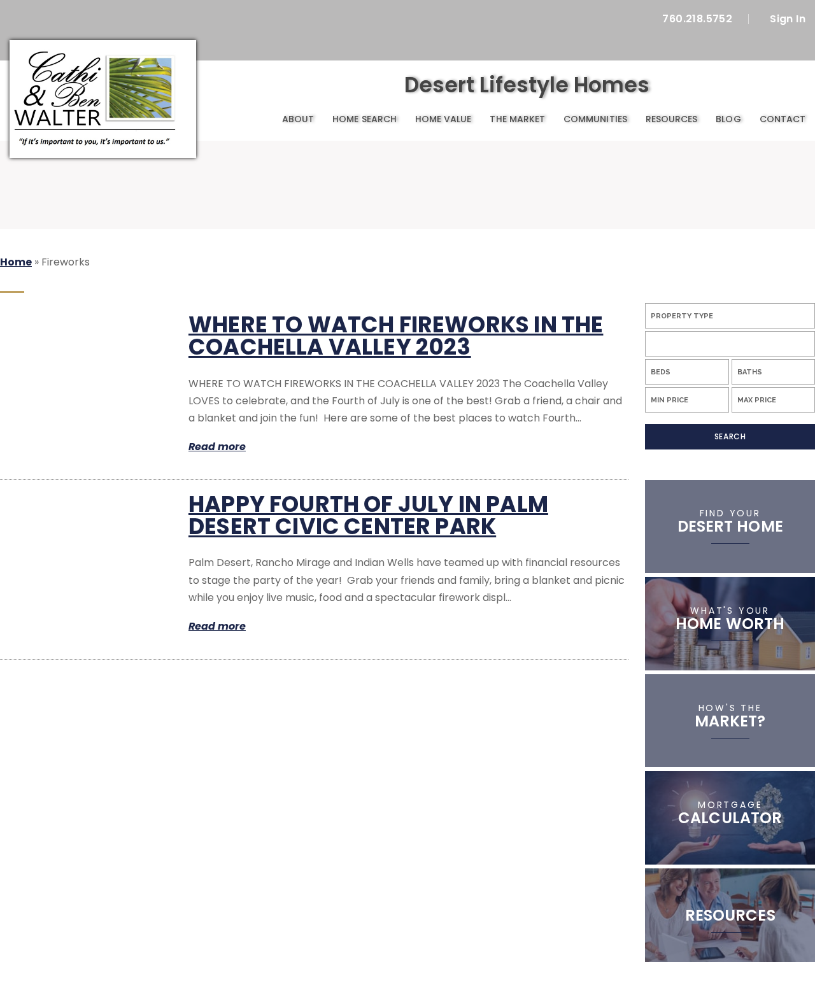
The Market (517, 119)
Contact (783, 119)
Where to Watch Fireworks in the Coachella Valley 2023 (395, 335)
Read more (217, 446)
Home (258, 119)
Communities (595, 119)
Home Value (443, 119)
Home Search (364, 119)
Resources (672, 119)
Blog (728, 119)
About (298, 119)
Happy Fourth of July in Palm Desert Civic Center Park (368, 515)
